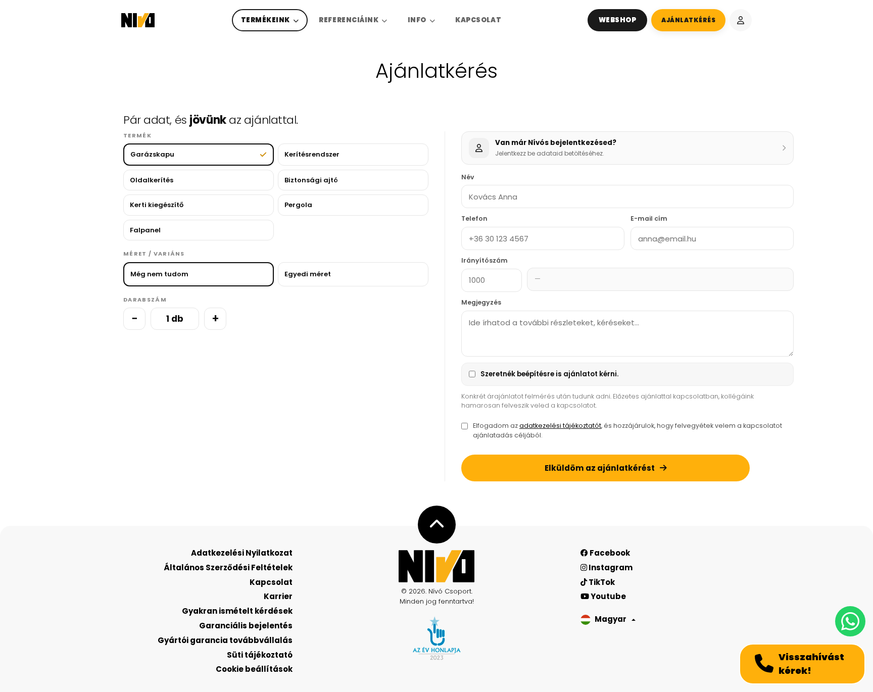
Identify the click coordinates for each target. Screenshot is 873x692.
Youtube (607, 596)
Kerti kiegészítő (156, 205)
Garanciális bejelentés (246, 625)
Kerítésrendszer (312, 154)
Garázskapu (152, 154)
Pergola (298, 205)
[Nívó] (138, 20)
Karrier (278, 596)
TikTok (601, 582)
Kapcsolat (478, 20)
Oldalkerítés (151, 180)
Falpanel (145, 230)
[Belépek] (741, 20)
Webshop (618, 20)
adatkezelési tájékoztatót (560, 425)
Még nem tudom (159, 274)
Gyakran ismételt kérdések (237, 611)
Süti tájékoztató (260, 655)
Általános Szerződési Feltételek (228, 567)
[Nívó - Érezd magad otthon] (436, 566)
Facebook (609, 553)
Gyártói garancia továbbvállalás (225, 640)
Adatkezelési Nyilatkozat (242, 553)
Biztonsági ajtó (311, 180)
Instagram (610, 567)
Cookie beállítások (254, 669)
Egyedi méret (307, 274)
